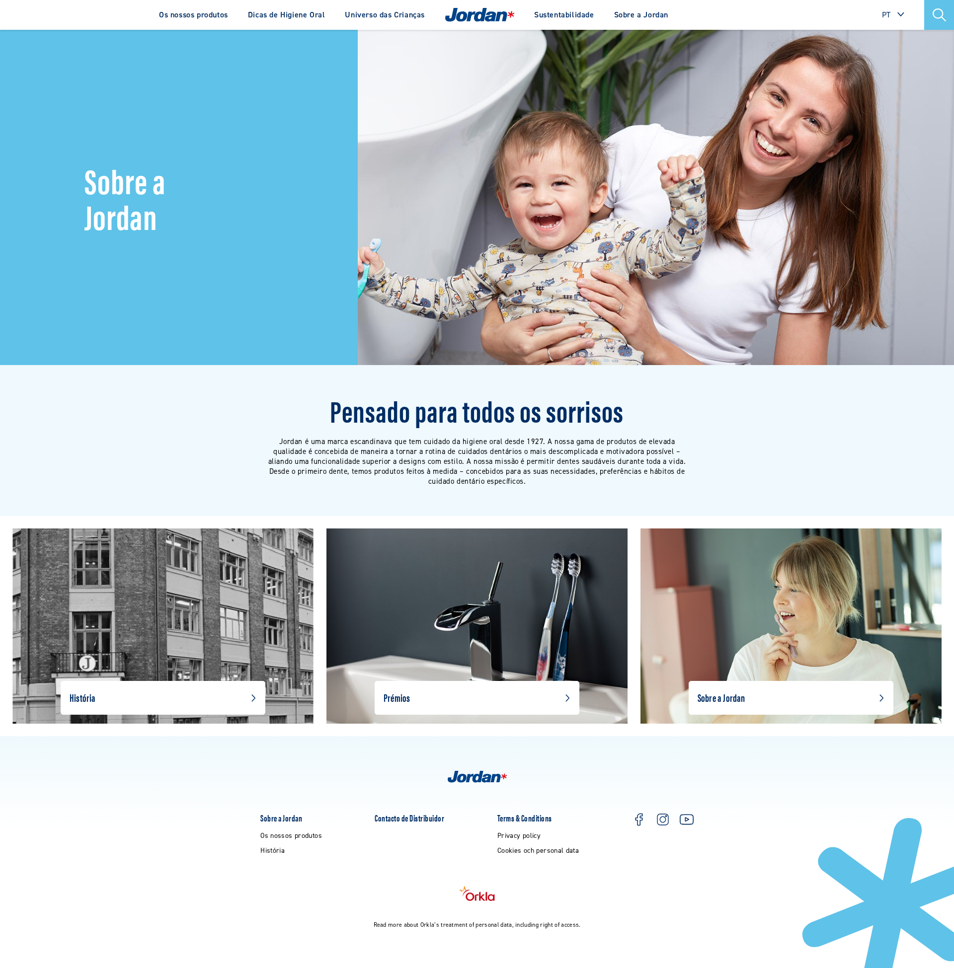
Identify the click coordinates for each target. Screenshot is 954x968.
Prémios (397, 697)
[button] (939, 15)
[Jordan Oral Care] (479, 15)
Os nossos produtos (193, 14)
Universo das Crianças (385, 14)
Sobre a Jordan (641, 14)
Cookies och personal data (538, 850)
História (82, 697)
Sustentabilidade (564, 14)
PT (886, 14)
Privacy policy (519, 835)
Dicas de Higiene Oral (286, 14)
